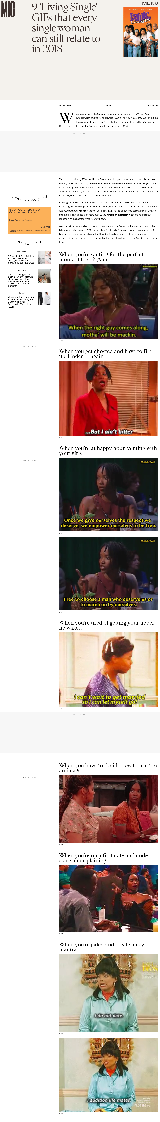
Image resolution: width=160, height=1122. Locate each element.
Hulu (72, 195)
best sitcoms (124, 183)
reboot (82, 211)
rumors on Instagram (117, 215)
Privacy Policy (12, 231)
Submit (45, 226)
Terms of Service (42, 230)
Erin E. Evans (67, 106)
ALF (116, 202)
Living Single (72, 211)
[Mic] (8, 9)
